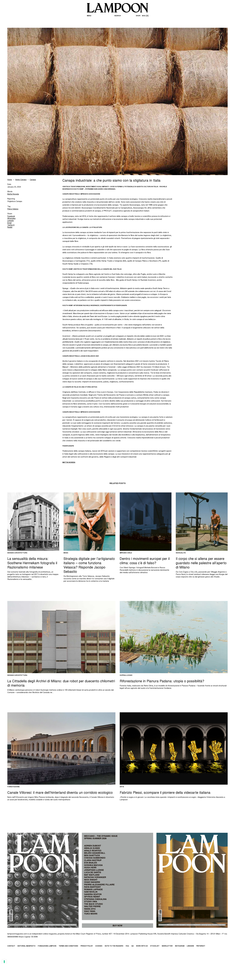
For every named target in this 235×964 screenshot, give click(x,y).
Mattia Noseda (13, 194)
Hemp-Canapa (20, 180)
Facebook (11, 216)
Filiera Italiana (12, 209)
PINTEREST (200, 946)
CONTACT (11, 946)
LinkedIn (10, 221)
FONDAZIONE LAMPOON (47, 946)
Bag (145, 16)
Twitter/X (10, 225)
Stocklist (154, 946)
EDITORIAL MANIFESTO (26, 946)
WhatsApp (11, 219)
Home (9, 180)
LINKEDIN (190, 946)
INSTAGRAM (179, 946)
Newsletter (167, 946)
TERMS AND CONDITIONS (68, 946)
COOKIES (98, 946)
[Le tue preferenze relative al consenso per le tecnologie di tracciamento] (4, 961)
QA (132, 946)
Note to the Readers (114, 946)
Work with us (142, 946)
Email (9, 223)
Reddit (9, 227)
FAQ (127, 946)
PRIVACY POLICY (87, 946)
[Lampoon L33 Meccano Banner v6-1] (117, 880)
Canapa (33, 180)
